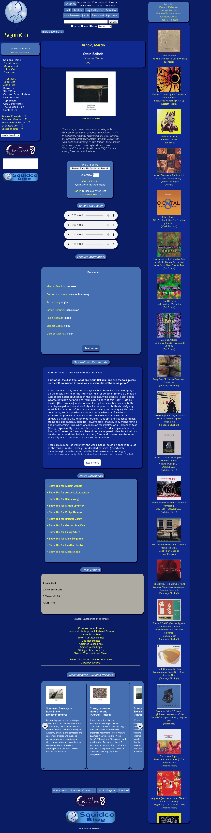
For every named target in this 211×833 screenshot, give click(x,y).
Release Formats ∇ (13, 116)
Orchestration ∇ (12, 125)
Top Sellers (9, 100)
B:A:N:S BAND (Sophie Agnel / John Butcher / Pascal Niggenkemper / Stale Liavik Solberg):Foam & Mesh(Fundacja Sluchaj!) (169, 631)
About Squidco (12, 63)
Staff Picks (9, 91)
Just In (86, 15)
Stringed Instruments (91, 650)
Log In (77, 190)
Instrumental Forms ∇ (15, 122)
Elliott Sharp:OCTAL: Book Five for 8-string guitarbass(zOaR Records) (169, 222)
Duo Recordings (90, 640)
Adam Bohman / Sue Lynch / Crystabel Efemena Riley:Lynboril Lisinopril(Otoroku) (169, 180)
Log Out (11, 69)
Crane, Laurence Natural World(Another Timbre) (100, 711)
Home (56, 790)
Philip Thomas (54, 317)
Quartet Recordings (91, 643)
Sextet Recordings (91, 647)
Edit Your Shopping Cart (20, 52)
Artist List (9, 78)
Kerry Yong (53, 302)
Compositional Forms (91, 628)
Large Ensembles (91, 634)
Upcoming (112, 15)
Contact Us (9, 110)
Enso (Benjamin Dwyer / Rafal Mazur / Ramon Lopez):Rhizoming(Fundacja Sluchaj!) (169, 420)
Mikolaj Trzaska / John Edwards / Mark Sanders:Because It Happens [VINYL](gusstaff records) (169, 99)
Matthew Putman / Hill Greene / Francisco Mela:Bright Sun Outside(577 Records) (169, 549)
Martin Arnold (54, 286)
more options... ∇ (52, 31)
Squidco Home (12, 59)
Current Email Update (16, 94)
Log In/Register (95, 10)
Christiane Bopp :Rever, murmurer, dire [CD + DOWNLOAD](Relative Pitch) (169, 761)
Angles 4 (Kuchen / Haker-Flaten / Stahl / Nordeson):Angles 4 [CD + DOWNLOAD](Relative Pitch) (169, 803)
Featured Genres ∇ (14, 119)
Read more (91, 348)
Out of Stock (90, 181)
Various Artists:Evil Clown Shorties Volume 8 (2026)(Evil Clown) (169, 345)
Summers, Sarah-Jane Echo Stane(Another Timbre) (59, 711)
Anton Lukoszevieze (58, 294)
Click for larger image (91, 118)
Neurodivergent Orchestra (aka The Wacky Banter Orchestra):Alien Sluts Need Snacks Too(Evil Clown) (169, 264)
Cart (67, 10)
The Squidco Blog (13, 106)
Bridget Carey (54, 325)
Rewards (8, 88)
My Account (11, 66)
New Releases (72, 15)
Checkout (9, 72)
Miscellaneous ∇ (12, 128)
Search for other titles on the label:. (91, 661)
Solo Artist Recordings (90, 637)
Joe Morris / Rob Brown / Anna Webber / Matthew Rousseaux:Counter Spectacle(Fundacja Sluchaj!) (169, 588)
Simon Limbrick (55, 309)
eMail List (9, 84)
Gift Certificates (13, 103)
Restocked (98, 15)
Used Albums (11, 97)
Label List (9, 81)
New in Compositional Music (91, 653)
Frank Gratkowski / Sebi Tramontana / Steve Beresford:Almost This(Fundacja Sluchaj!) (169, 674)
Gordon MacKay (56, 333)
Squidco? (111, 10)
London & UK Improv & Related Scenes (91, 631)
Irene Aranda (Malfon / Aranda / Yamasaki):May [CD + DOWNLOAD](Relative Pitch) (169, 507)
